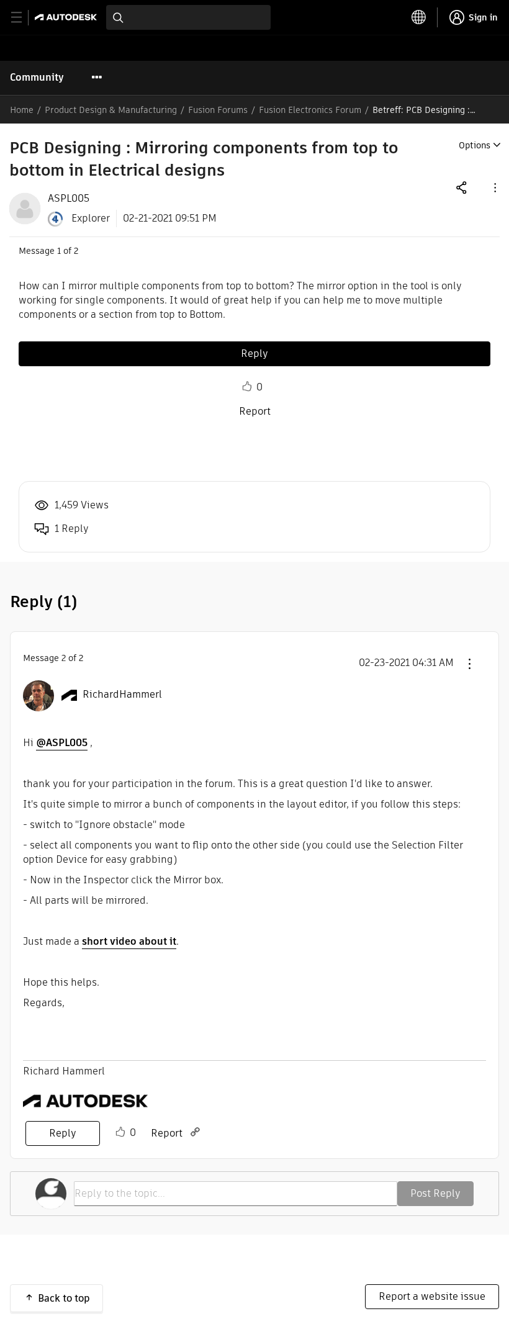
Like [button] (247, 387)
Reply (254, 353)
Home (22, 110)
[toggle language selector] (419, 17)
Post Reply (435, 1193)
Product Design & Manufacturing (111, 110)
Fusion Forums (218, 110)
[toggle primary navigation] (23, 17)
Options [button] (474, 145)
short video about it (129, 941)
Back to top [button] (64, 1298)
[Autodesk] (67, 17)
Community (37, 77)
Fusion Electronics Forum (310, 110)
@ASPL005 (62, 743)
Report (255, 411)
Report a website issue (432, 1296)
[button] (494, 187)
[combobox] (188, 17)
